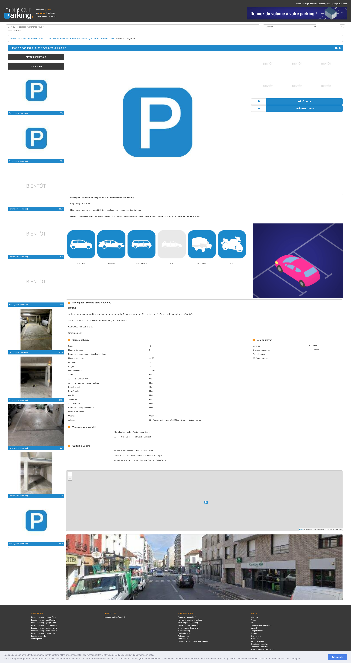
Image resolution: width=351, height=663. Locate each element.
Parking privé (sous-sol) (18, 113)
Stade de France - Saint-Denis (153, 460)
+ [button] (70, 474)
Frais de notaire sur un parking (190, 620)
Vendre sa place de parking (188, 625)
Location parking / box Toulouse (43, 625)
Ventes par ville (37, 639)
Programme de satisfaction (261, 625)
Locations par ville (38, 636)
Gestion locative (184, 633)
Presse (253, 620)
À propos (254, 617)
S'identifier (312, 4)
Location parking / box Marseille (43, 620)
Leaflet (301, 529)
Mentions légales (257, 641)
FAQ (252, 623)
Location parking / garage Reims (44, 628)
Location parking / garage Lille (43, 633)
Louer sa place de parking (188, 628)
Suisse (344, 4)
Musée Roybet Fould (144, 451)
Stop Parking (256, 636)
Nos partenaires (257, 631)
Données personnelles (259, 644)
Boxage (254, 633)
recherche (36, 57)
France (329, 4)
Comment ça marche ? (187, 617)
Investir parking (184, 631)
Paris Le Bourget (143, 437)
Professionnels (301, 4)
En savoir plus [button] (293, 659)
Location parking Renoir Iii (114, 617)
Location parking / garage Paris (43, 617)
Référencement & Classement (262, 649)
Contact (254, 628)
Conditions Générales (259, 647)
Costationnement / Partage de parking (193, 641)
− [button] (70, 478)
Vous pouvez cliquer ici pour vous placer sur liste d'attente (171, 216)
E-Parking (254, 639)
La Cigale (158, 455)
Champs (153, 416)
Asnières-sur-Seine (141, 432)
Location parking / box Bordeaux (44, 631)
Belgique (336, 4)
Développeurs (183, 639)
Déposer (321, 4)
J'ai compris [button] (337, 657)
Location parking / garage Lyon (43, 623)
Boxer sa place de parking (188, 623)
